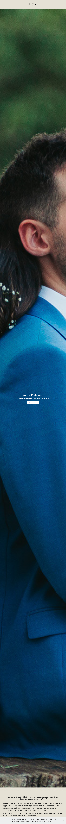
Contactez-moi (33, 402)
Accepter (42, 821)
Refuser (48, 821)
